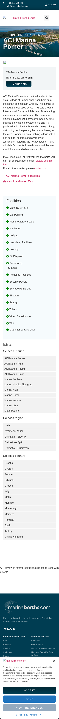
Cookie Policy (22, 715)
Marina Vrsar (11, 405)
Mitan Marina (11, 410)
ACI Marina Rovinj (14, 369)
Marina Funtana (13, 379)
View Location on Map (20, 181)
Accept (29, 690)
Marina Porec (11, 395)
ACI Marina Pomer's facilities (23, 176)
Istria (38, 35)
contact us (40, 168)
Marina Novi (11, 389)
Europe (9, 35)
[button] (54, 660)
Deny (29, 699)
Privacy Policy (35, 715)
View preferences (29, 707)
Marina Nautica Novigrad (18, 384)
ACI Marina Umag (14, 374)
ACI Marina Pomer (14, 358)
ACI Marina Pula (13, 363)
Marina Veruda (12, 400)
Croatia (24, 35)
